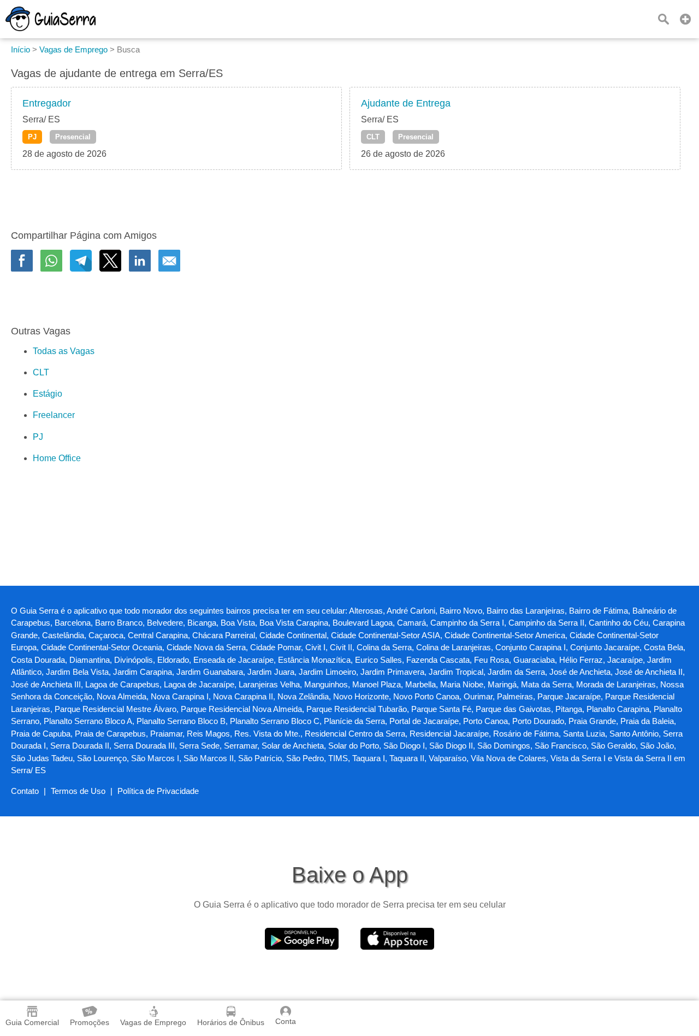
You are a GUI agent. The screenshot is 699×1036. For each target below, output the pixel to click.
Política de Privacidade (158, 791)
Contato (25, 791)
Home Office (57, 458)
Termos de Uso (78, 791)
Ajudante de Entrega (406, 103)
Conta (285, 1021)
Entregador (46, 103)
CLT (373, 137)
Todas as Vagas (63, 351)
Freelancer (54, 415)
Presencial (73, 137)
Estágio (47, 393)
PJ (32, 137)
